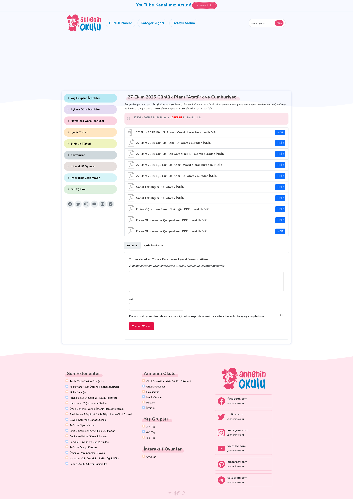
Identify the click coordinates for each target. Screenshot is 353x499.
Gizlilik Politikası (155, 386)
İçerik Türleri (79, 132)
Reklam (150, 402)
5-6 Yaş (150, 437)
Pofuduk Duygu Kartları (83, 447)
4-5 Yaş (150, 432)
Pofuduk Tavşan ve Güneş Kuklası (89, 442)
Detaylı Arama (184, 23)
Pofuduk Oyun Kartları (82, 425)
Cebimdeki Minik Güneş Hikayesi (88, 436)
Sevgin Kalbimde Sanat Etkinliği (88, 420)
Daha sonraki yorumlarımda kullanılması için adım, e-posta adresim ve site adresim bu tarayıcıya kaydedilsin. (196, 316)
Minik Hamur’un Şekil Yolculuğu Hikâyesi (93, 398)
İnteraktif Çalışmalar (85, 178)
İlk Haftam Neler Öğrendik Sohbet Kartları (94, 387)
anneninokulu (204, 5)
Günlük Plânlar (120, 23)
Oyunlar (151, 457)
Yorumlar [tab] (132, 245)
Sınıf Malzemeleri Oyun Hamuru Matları (92, 431)
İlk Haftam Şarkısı (80, 392)
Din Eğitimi (78, 189)
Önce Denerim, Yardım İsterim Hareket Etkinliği (97, 409)
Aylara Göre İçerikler (85, 109)
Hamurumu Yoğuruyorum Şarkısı (88, 403)
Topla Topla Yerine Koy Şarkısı (87, 381)
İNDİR (280, 132)
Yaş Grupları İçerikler (85, 98)
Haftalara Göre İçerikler (87, 121)
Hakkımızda (152, 392)
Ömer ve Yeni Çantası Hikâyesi (87, 453)
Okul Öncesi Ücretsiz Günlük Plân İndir (169, 381)
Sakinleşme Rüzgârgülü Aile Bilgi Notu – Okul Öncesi (101, 414)
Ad (131, 299)
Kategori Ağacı (152, 23)
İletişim (150, 408)
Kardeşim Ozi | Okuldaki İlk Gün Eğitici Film (94, 458)
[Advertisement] (176, 61)
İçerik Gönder (154, 397)
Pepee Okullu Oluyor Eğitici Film (88, 464)
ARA (279, 23)
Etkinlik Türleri (81, 144)
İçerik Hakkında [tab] (153, 245)
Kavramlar (78, 155)
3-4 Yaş (150, 426)
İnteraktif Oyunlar (83, 166)
